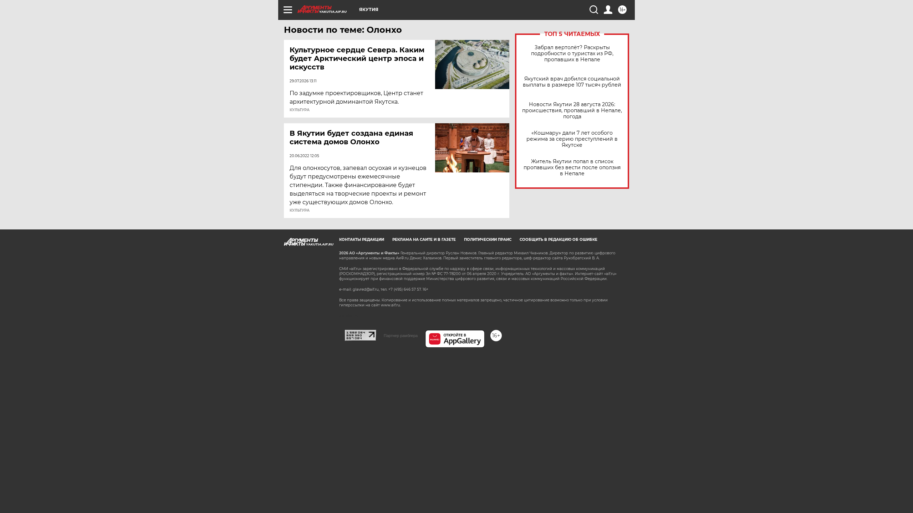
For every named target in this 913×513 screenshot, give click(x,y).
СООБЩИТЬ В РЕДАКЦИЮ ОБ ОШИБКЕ (558, 239)
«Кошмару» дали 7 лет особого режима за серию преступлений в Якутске (572, 139)
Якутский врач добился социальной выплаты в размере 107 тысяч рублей (572, 82)
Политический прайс (487, 239)
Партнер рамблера (401, 335)
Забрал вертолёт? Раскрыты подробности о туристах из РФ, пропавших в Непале (572, 54)
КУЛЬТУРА (300, 110)
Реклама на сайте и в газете (424, 239)
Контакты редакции (361, 239)
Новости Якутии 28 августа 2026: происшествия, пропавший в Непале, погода (572, 111)
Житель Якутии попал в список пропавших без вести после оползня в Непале (572, 168)
